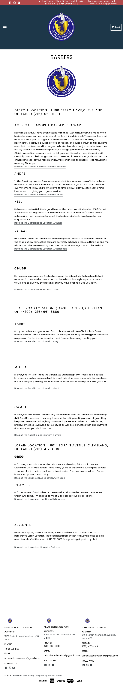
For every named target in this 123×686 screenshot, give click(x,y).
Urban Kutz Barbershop (23, 675)
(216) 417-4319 (90, 646)
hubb (36, 289)
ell (38, 222)
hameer (40, 499)
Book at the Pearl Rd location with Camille (37, 434)
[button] (40, 166)
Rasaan (40, 248)
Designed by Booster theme (48, 675)
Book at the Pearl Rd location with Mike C (37, 388)
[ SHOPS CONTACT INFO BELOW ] (101, 1)
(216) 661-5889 (52, 646)
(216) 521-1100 (12, 648)
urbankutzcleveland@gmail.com (103, 4)
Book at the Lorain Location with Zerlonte (37, 547)
